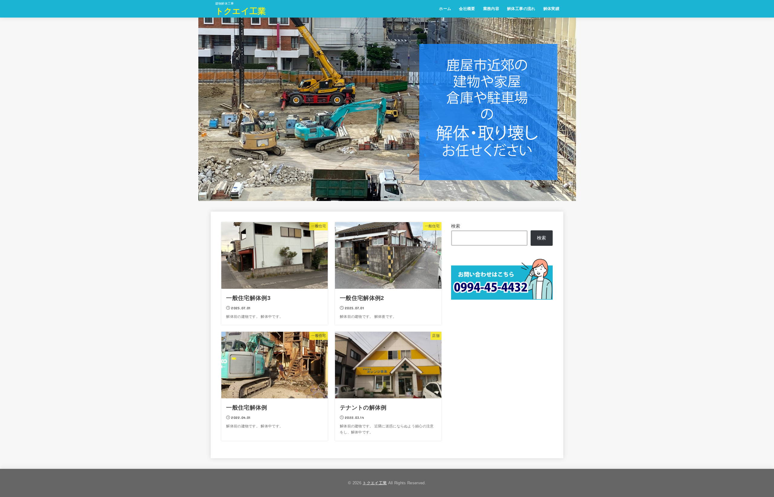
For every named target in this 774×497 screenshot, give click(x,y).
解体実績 (551, 8)
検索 (455, 226)
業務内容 (491, 8)
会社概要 (467, 8)
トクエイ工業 (240, 11)
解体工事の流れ (521, 8)
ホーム (445, 8)
